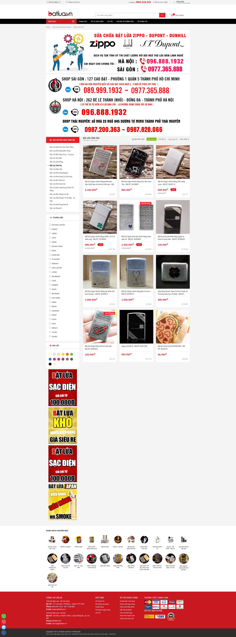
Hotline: (140, 2)
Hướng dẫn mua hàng (127, 601)
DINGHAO (54, 263)
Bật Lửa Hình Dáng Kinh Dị (59, 204)
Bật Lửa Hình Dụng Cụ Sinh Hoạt (61, 176)
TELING (54, 332)
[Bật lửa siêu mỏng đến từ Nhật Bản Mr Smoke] (62, 502)
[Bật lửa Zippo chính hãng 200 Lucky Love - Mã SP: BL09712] (173, 162)
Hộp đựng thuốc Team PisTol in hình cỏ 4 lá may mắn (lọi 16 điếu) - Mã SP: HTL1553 (173, 292)
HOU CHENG (55, 298)
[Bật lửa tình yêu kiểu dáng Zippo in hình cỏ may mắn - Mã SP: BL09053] (173, 217)
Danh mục (52, 21)
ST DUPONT (55, 259)
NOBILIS (54, 328)
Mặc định (151, 139)
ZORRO (54, 242)
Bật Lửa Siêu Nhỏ (56, 158)
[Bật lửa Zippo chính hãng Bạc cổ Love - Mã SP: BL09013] (136, 272)
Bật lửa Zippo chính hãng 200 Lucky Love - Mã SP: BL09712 (171, 182)
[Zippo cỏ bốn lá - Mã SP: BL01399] (136, 327)
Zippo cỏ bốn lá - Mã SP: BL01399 (134, 346)
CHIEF (53, 323)
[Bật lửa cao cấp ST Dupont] (62, 464)
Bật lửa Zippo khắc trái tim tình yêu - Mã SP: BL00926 (98, 347)
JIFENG (54, 272)
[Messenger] (3, 632)
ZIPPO (53, 238)
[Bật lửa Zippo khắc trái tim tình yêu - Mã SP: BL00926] (100, 327)
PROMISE (54, 285)
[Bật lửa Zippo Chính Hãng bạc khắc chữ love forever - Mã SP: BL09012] (100, 272)
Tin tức (110, 21)
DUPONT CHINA (57, 246)
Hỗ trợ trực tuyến (161, 2)
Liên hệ (97, 613)
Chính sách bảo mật (127, 618)
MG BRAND (55, 293)
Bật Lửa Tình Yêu (56, 165)
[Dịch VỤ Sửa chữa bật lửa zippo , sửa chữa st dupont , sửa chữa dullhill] (118, 51)
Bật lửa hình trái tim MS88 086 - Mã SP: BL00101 (171, 347)
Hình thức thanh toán (127, 615)
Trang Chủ (83, 21)
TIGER (53, 280)
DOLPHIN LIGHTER (58, 225)
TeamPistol (55, 311)
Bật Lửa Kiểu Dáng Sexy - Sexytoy (62, 154)
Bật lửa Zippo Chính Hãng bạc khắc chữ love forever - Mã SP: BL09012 (100, 292)
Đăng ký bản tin (74, 2)
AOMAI (53, 302)
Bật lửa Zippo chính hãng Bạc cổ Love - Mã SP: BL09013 (136, 292)
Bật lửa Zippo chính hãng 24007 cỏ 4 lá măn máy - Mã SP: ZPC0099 (100, 237)
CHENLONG (55, 255)
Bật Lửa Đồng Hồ (56, 208)
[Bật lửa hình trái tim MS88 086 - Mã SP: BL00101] (173, 327)
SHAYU (53, 289)
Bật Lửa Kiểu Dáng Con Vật (59, 194)
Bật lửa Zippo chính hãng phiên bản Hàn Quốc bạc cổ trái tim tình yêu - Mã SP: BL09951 (99, 183)
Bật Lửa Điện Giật (56, 169)
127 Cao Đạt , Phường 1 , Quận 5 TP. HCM (68, 604)
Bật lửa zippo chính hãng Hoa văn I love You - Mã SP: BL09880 (136, 182)
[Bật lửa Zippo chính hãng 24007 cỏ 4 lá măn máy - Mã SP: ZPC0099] (100, 217)
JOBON (54, 233)
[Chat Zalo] (3, 627)
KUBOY (54, 315)
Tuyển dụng (99, 607)
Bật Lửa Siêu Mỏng (56, 161)
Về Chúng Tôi (99, 601)
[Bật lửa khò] (62, 426)
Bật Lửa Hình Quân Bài (58, 184)
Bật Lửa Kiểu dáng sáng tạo (62, 27)
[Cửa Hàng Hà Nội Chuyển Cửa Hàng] (118, 105)
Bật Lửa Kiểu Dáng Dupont (59, 173)
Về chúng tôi (142, 21)
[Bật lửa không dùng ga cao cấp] (62, 388)
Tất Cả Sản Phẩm (97, 21)
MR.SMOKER (55, 276)
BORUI (53, 250)
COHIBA (54, 336)
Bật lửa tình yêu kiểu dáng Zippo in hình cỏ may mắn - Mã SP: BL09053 (171, 237)
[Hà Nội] (3, 616)
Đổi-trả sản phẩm (126, 610)
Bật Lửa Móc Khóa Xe (57, 180)
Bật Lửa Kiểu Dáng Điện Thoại (60, 150)
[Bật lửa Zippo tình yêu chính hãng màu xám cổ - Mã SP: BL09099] (136, 217)
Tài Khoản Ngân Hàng (102, 610)
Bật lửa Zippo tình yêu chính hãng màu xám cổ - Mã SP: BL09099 (136, 237)
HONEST (54, 229)
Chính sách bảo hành (127, 607)
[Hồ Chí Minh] (3, 621)
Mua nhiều (183, 139)
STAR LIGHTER (56, 268)
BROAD (54, 306)
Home (48, 27)
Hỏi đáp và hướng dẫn (125, 21)
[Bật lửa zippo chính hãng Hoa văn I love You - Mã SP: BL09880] (136, 162)
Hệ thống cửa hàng (102, 604)
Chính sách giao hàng (127, 604)
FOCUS (53, 319)
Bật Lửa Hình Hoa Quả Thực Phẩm (62, 147)
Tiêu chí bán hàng (126, 613)
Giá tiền (161, 139)
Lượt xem (172, 139)
